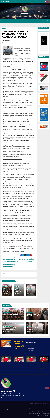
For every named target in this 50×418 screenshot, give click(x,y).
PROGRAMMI (40, 411)
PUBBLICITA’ (46, 411)
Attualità (5, 286)
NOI (48, 405)
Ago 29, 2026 (6, 318)
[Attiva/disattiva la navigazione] (47, 21)
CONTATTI (32, 403)
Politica (16, 288)
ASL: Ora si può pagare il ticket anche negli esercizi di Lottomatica (26, 259)
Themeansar (3, 410)
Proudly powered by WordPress (6, 409)
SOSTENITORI (46, 413)
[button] (42, 20)
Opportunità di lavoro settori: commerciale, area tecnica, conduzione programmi (39, 409)
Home (28, 403)
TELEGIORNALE (45, 415)
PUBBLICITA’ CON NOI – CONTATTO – (35, 413)
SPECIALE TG (39, 415)
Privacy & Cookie (34, 411)
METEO (36, 403)
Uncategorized (30, 312)
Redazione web (6, 40)
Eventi (4, 288)
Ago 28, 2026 (30, 318)
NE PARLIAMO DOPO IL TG (43, 403)
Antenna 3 (25, 14)
